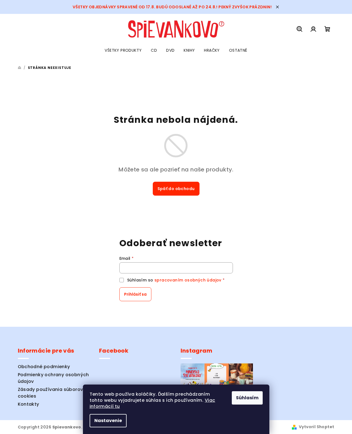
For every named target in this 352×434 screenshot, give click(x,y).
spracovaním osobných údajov (187, 280)
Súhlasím (247, 398)
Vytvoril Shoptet (316, 427)
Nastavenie (108, 420)
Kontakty (28, 404)
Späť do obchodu (176, 188)
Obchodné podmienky (44, 366)
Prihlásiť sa (135, 294)
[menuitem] (123, 50)
